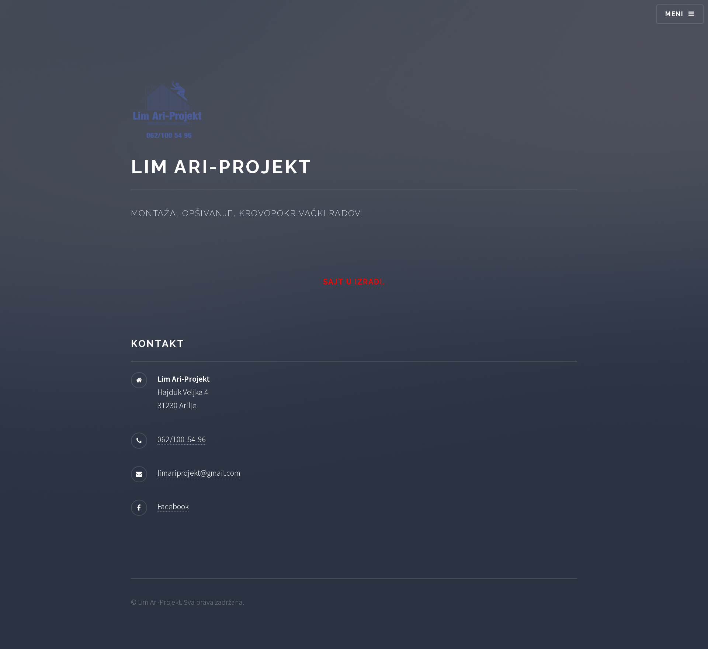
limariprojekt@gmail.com (198, 473)
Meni (674, 14)
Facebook (173, 506)
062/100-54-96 (181, 439)
